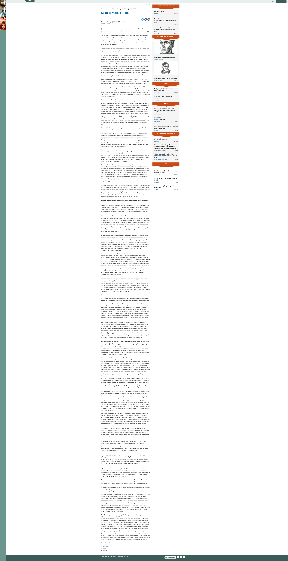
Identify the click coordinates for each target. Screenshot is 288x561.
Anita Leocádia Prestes (158, 59)
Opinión (123, 22)
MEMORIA (166, 83)
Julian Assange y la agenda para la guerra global (164, 186)
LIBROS (166, 103)
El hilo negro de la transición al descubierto (163, 97)
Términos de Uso (133, 556)
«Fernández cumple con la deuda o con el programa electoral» (166, 171)
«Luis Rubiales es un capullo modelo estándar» (164, 111)
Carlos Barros (156, 141)
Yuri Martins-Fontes (158, 80)
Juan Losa (156, 130)
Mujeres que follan (159, 119)
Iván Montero (163, 160)
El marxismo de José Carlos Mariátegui (165, 78)
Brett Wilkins (156, 33)
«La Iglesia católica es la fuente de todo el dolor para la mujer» (166, 127)
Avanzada (274, 1)
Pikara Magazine (157, 121)
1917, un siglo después (160, 139)
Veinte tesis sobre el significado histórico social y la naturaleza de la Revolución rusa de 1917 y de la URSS (165, 146)
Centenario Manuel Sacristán (166, 5)
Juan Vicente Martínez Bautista (160, 150)
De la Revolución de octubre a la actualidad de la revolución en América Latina (165, 155)
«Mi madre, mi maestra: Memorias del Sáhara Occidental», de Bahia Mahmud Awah (165, 20)
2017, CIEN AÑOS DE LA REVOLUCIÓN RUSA (166, 133)
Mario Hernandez (157, 174)
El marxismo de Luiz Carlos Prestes (164, 57)
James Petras (156, 182)
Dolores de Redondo (157, 92)
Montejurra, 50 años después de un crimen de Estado (164, 89)
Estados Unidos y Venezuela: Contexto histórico (165, 179)
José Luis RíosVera (157, 159)
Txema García (156, 13)
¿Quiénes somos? (170, 557)
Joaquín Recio (156, 100)
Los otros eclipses (159, 11)
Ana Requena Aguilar (158, 114)
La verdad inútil (105, 546)
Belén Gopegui (108, 22)
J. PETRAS (166, 163)
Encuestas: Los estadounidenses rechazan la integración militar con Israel (164, 29)
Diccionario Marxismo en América (165, 36)
